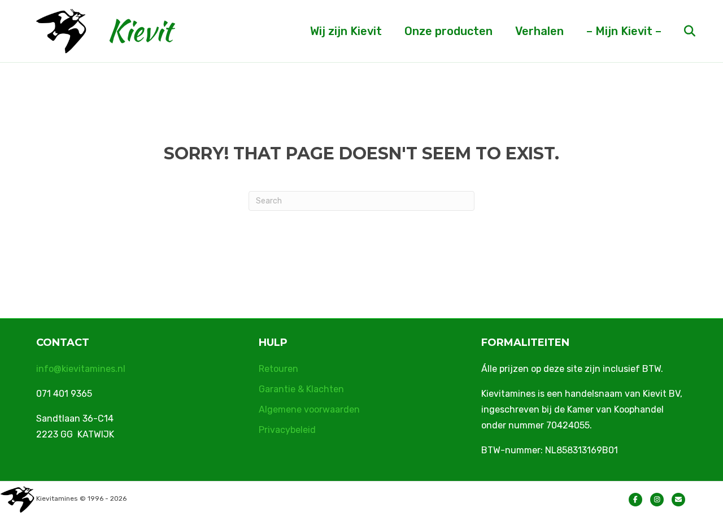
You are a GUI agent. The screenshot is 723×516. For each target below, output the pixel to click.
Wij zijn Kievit (346, 31)
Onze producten (448, 31)
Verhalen (539, 31)
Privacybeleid (287, 429)
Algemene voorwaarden (309, 409)
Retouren (278, 368)
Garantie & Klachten (301, 389)
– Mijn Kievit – (623, 31)
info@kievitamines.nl (80, 368)
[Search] (680, 31)
